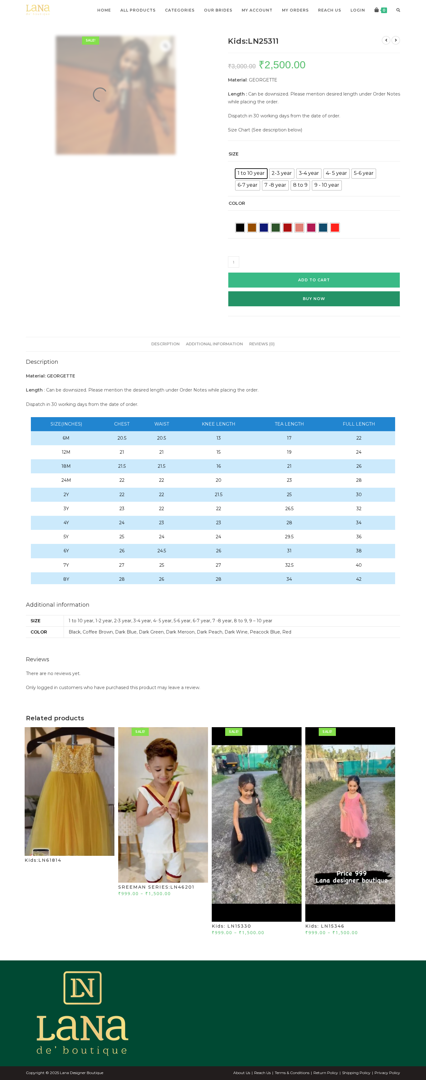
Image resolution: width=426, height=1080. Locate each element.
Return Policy (325, 1072)
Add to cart (314, 280)
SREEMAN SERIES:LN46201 (156, 887)
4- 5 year (162, 621)
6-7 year (201, 621)
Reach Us (262, 1072)
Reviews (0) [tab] (262, 344)
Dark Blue (126, 632)
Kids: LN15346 (325, 926)
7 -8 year (222, 621)
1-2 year (103, 621)
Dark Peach (209, 632)
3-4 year (142, 621)
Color (237, 203)
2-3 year (122, 621)
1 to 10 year (81, 621)
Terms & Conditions (292, 1072)
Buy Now (314, 298)
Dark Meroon (180, 632)
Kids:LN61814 (43, 860)
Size (234, 154)
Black (74, 632)
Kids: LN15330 (231, 926)
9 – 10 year (260, 621)
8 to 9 (240, 621)
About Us (241, 1072)
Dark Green (151, 632)
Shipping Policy (356, 1072)
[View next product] (395, 40)
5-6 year (182, 621)
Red (286, 632)
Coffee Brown (98, 632)
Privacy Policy (387, 1072)
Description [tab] (165, 344)
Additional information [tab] (214, 344)
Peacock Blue (265, 632)
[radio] (251, 173)
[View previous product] (386, 40)
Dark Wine (236, 632)
